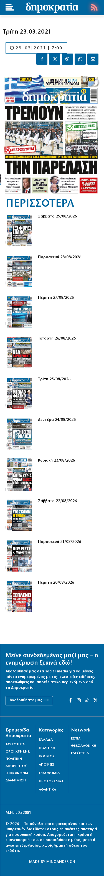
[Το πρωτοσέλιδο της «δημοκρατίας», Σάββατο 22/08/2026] (20, 515)
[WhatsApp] (80, 59)
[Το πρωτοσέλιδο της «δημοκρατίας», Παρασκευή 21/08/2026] (20, 556)
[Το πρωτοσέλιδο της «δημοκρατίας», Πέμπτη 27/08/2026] (20, 312)
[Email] (92, 59)
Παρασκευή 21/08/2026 (59, 542)
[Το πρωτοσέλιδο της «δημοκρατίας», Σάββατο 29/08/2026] (20, 230)
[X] (54, 59)
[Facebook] (41, 59)
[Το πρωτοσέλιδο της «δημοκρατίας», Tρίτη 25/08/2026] (20, 393)
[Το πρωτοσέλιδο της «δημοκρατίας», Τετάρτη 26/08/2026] (20, 352)
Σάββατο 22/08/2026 (57, 501)
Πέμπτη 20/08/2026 (56, 583)
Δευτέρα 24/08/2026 (57, 420)
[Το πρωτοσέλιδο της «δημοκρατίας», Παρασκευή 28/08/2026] (20, 271)
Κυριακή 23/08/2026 (56, 461)
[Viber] (67, 59)
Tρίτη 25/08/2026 (54, 379)
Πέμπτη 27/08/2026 (56, 298)
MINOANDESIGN (60, 862)
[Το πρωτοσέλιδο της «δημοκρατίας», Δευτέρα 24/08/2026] (20, 434)
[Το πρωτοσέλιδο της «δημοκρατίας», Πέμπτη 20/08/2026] (20, 597)
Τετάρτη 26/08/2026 (57, 338)
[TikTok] (87, 700)
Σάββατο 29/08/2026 (57, 216)
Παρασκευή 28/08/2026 (59, 257)
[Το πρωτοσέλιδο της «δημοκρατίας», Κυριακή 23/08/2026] (20, 475)
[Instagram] (79, 700)
